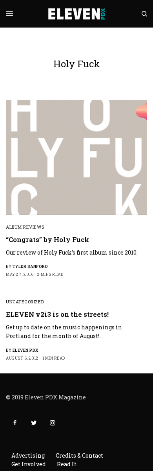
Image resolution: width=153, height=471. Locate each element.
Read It (66, 464)
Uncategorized (25, 302)
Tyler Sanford (30, 266)
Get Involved (28, 464)
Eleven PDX (25, 350)
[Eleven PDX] (77, 14)
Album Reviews (25, 227)
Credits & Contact (79, 455)
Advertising (28, 455)
